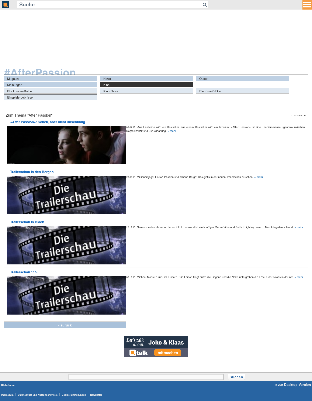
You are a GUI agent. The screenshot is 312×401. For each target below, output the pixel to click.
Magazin (13, 78)
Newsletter (96, 394)
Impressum (7, 394)
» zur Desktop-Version (293, 384)
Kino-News (110, 91)
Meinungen (14, 84)
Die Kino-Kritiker (210, 91)
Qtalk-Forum (8, 385)
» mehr (171, 131)
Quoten (204, 78)
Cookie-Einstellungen (74, 394)
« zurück (65, 325)
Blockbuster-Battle (19, 91)
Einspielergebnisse (20, 97)
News (107, 78)
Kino (106, 84)
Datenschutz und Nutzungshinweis (38, 394)
